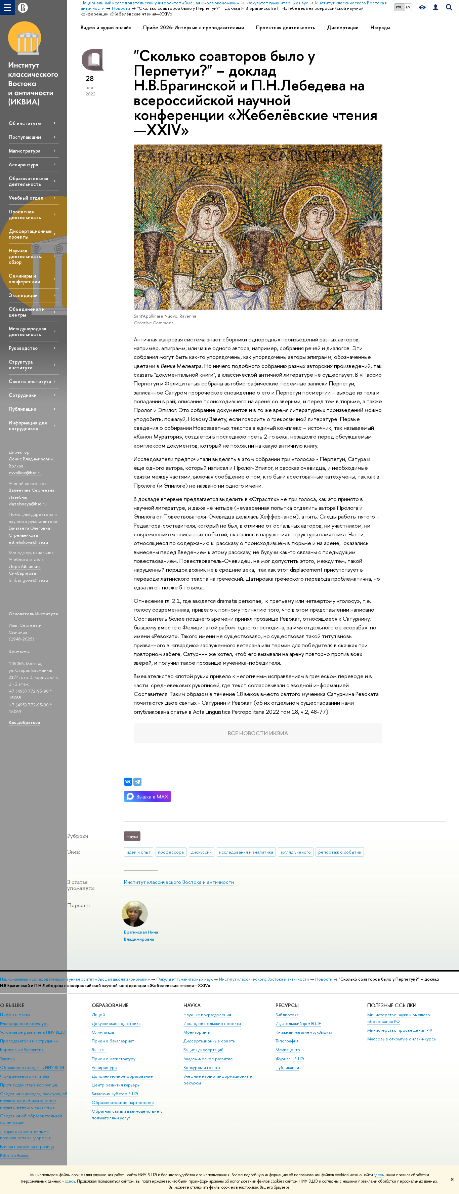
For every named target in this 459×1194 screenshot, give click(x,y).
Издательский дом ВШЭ (298, 1023)
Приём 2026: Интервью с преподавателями (193, 27)
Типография (287, 1041)
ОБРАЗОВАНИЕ (110, 1005)
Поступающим (25, 137)
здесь (379, 1175)
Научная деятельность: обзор (25, 256)
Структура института (21, 365)
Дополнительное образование (122, 1076)
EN (408, 7)
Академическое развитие (208, 1059)
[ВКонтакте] (128, 782)
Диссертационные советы (209, 1041)
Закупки (7, 1059)
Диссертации (343, 27)
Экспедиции (23, 295)
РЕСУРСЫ (287, 1005)
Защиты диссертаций (203, 1050)
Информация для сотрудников (28, 425)
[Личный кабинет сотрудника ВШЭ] (435, 7)
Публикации (22, 409)
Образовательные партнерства (123, 1102)
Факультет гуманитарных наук (184, 979)
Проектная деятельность (25, 214)
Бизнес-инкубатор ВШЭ (115, 1094)
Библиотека (287, 1015)
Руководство (23, 348)
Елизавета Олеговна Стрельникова (29, 531)
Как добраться (24, 722)
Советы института (30, 381)
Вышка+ (99, 1050)
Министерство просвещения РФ (399, 1030)
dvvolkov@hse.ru (25, 472)
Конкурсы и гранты (201, 1067)
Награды (380, 27)
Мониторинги (196, 1032)
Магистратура (24, 151)
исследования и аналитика (246, 852)
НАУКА (192, 1005)
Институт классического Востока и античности (179, 882)
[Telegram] (137, 782)
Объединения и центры (27, 312)
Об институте (25, 123)
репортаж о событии (339, 852)
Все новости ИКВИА (258, 733)
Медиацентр (288, 1050)
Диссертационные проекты (30, 234)
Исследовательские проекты (212, 1023)
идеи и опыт (139, 852)
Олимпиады (103, 1032)
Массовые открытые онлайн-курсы (401, 1039)
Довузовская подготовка (116, 1023)
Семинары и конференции (24, 279)
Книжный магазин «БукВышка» (304, 1032)
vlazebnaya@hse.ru (28, 504)
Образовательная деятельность (28, 181)
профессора (171, 852)
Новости (323, 979)
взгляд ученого (296, 852)
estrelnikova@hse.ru (28, 542)
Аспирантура (23, 164)
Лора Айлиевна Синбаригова (25, 569)
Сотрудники (23, 395)
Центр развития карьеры (116, 1085)
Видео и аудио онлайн (106, 27)
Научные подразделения (207, 1015)
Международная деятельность (27, 331)
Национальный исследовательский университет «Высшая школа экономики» (75, 979)
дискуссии (201, 852)
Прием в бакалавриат (113, 1041)
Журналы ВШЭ (290, 1059)
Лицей (98, 1015)
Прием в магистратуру (113, 1059)
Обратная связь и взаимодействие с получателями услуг (127, 1114)
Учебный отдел (26, 198)
